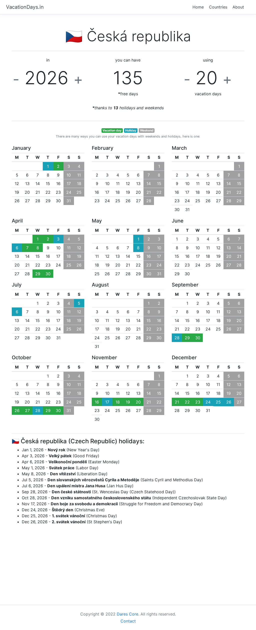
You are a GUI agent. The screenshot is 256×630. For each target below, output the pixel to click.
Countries (218, 7)
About (238, 7)
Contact (128, 621)
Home (198, 7)
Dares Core (127, 614)
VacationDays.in (25, 7)
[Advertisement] (128, 564)
